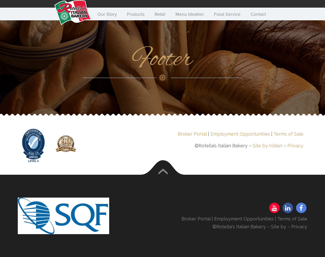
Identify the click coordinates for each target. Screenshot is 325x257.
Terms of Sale (288, 134)
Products (135, 14)
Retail (160, 14)
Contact (258, 14)
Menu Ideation (189, 14)
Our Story (107, 14)
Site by (279, 226)
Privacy (295, 145)
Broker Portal (192, 134)
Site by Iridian (267, 145)
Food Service (227, 14)
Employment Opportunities (240, 134)
